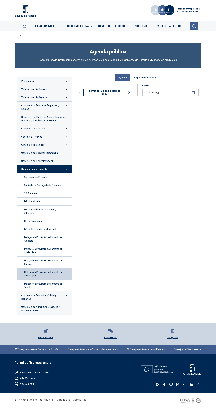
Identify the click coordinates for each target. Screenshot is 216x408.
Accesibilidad (79, 400)
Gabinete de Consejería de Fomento (42, 185)
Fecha (145, 85)
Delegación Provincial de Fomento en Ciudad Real (43, 251)
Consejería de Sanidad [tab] (32, 144)
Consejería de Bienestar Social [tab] (37, 161)
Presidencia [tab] (27, 81)
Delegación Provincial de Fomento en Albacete (43, 239)
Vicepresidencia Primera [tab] (34, 89)
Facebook (164, 384)
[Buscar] (194, 26)
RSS (198, 384)
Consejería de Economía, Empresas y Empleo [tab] (40, 107)
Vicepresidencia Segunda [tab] (34, 97)
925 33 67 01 (27, 384)
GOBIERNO (140, 26)
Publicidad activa (76, 26)
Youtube (171, 384)
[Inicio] (175, 10)
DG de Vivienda (32, 201)
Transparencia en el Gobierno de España (37, 349)
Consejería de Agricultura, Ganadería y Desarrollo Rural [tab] (40, 309)
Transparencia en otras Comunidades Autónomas (93, 349)
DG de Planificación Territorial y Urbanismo (40, 211)
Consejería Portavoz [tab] (31, 136)
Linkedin (191, 384)
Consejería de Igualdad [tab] (33, 128)
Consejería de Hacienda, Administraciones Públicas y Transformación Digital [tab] (43, 119)
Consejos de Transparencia (187, 349)
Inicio (20, 37)
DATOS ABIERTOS (171, 26)
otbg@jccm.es (27, 378)
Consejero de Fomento (35, 177)
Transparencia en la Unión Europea (147, 349)
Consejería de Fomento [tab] (34, 169)
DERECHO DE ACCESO (111, 26)
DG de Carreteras (33, 221)
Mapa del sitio (63, 400)
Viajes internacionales (145, 77)
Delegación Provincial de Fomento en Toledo (43, 285)
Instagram (177, 384)
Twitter (157, 384)
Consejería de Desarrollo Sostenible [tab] (39, 153)
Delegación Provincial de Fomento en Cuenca (43, 262)
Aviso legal (48, 400)
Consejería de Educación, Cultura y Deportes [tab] (38, 297)
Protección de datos (27, 400)
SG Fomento (30, 193)
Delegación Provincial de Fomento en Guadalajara (43, 274)
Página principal (24, 26)
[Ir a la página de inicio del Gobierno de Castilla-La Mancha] (25, 10)
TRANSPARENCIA (43, 26)
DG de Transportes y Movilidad (40, 229)
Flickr (184, 384)
